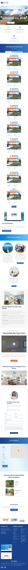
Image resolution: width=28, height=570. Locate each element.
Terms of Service (19, 565)
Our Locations (4, 6)
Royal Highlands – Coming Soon (23, 540)
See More (14, 206)
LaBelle (14, 533)
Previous (1, 17)
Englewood (14, 532)
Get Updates (14, 509)
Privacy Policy (14, 565)
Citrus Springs (23, 536)
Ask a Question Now (6, 551)
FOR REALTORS (25, 6)
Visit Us (6, 553)
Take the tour (14, 360)
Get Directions (11, 22)
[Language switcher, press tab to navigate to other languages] (26, 8)
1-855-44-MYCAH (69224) (7, 557)
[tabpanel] (14, 17)
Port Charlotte (15, 538)
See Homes (4, 22)
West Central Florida (23, 535)
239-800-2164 (4, 463)
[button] (25, 378)
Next (26, 17)
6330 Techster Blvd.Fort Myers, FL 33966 (4, 533)
